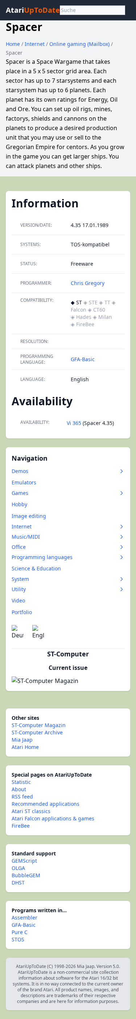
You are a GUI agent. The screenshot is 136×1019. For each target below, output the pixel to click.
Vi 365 (74, 422)
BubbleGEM (26, 875)
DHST (18, 882)
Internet (35, 43)
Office (19, 546)
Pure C (20, 932)
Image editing (29, 515)
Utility (19, 589)
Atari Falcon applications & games (53, 818)
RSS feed (22, 796)
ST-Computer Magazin (39, 725)
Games (20, 492)
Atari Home (25, 746)
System (20, 578)
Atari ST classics (31, 811)
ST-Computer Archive (37, 732)
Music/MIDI (26, 536)
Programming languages (42, 557)
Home (13, 43)
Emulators (24, 482)
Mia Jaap (22, 739)
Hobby (19, 504)
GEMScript (24, 860)
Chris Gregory (87, 283)
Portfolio (22, 612)
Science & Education (36, 568)
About (19, 789)
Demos (20, 471)
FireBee (21, 825)
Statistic (21, 781)
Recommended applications (45, 803)
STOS (18, 939)
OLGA (18, 867)
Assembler (24, 917)
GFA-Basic (83, 359)
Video (18, 600)
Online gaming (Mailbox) (80, 43)
